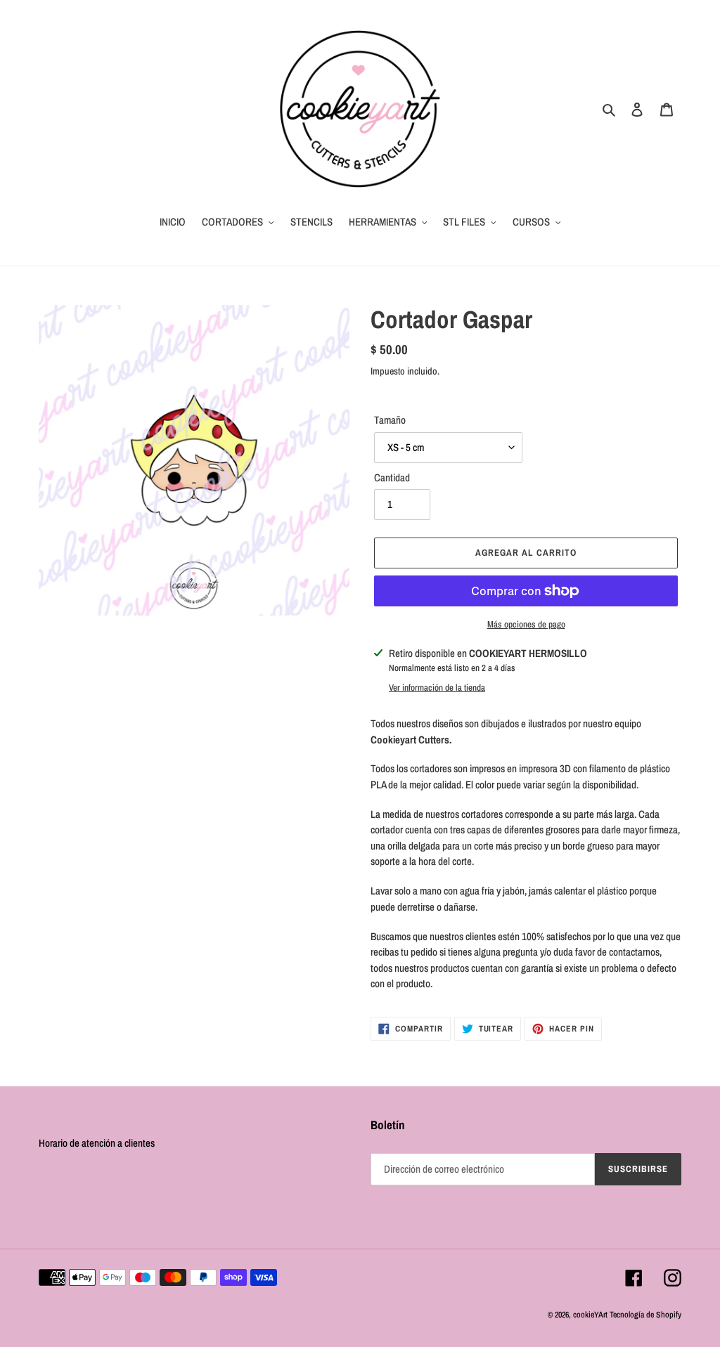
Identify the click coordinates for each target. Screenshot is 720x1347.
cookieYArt (590, 1314)
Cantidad (392, 477)
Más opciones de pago (526, 624)
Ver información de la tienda (437, 688)
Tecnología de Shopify (645, 1314)
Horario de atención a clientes (97, 1142)
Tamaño (390, 419)
